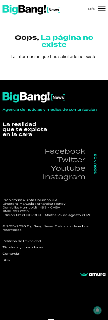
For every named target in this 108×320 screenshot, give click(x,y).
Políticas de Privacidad (22, 241)
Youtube (68, 168)
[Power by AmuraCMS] (92, 274)
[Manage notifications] (97, 310)
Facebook (65, 151)
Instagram (64, 176)
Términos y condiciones (23, 247)
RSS (6, 260)
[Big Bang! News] (31, 10)
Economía (26, 71)
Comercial (11, 253)
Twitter (71, 159)
